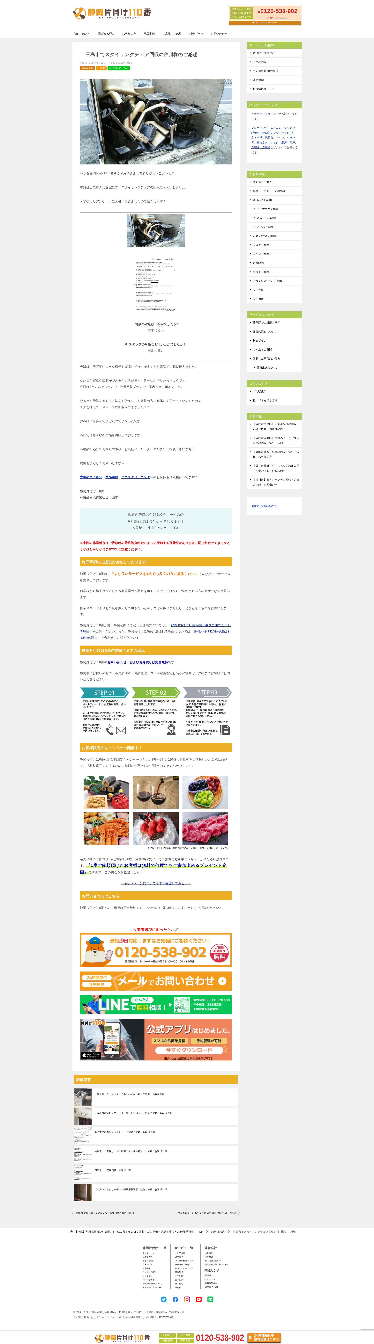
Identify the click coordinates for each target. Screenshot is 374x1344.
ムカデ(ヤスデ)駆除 (265, 235)
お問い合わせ (219, 33)
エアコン (275, 127)
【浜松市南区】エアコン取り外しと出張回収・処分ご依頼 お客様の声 (133, 1113)
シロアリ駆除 (261, 244)
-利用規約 (209, 1257)
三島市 (101, 68)
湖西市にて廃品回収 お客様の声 (112, 1170)
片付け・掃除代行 (264, 52)
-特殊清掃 (179, 1272)
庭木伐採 (258, 289)
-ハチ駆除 (179, 1276)
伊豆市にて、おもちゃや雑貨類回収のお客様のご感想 (207, 1212)
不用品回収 (259, 61)
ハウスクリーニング (135, 477)
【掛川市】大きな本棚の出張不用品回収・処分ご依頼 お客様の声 (130, 1189)
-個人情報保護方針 (213, 1261)
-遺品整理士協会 (212, 1287)
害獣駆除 (258, 262)
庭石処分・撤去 (262, 182)
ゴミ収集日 (259, 391)
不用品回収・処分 (118, 68)
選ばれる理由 (106, 33)
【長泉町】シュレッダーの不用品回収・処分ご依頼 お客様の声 (129, 1094)
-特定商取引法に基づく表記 (216, 1264)
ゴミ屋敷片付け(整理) (266, 70)
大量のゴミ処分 (91, 477)
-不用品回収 (180, 1253)
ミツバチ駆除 (265, 226)
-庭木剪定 (179, 1284)
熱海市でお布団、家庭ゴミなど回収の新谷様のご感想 (105, 1212)
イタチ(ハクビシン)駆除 (267, 280)
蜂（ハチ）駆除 (262, 199)
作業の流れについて (265, 331)
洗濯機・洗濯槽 (260, 147)
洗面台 (269, 137)
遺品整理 (111, 477)
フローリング (259, 127)
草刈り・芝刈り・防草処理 (269, 190)
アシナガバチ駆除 (268, 208)
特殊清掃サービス (264, 88)
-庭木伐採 (179, 1280)
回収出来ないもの (268, 367)
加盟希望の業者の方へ (265, 506)
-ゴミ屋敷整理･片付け (184, 1261)
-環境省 (208, 1275)
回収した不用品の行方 (266, 358)
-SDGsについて (211, 1279)
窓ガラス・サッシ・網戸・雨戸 (276, 142)
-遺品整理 (179, 1257)
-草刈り (178, 1287)
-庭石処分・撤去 (182, 1264)
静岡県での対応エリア (266, 322)
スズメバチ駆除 (266, 217)
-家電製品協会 (211, 1283)
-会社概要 (209, 1253)
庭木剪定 (258, 298)
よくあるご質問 (262, 349)
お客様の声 (129, 33)
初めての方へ (82, 33)
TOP (139, 1231)
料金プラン (196, 33)
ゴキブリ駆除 (261, 253)
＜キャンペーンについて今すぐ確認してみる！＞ (156, 883)
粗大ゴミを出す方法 (265, 400)
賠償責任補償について (152, 1284)
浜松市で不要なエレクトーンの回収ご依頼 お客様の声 (124, 1132)
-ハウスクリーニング (184, 1268)
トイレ (280, 137)
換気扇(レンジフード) (274, 132)
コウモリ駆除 (261, 271)
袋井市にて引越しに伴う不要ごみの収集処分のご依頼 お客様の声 (130, 1151)
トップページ (148, 1253)
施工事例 (149, 33)
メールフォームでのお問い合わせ (265, 23)
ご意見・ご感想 (172, 33)
